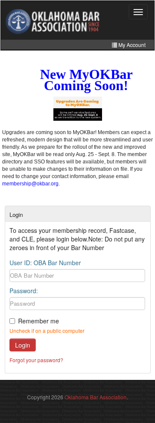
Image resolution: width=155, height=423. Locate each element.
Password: (23, 290)
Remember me (38, 320)
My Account (131, 44)
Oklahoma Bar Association (96, 397)
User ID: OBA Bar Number (45, 262)
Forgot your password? (36, 359)
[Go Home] (52, 21)
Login (22, 345)
